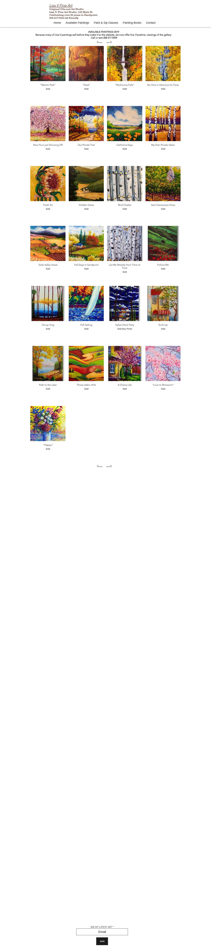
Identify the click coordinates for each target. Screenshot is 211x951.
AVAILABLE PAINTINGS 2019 (103, 31)
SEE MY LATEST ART (101, 927)
